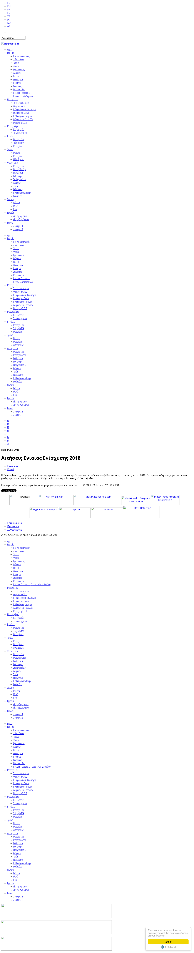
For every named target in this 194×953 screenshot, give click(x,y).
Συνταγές (10, 199)
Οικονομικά (18, 79)
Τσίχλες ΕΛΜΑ (18, 142)
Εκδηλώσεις (18, 189)
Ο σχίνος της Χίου (20, 106)
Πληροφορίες (18, 129)
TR (8, 16)
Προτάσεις (13, 526)
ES (8, 13)
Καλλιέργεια (18, 172)
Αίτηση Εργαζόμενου (21, 219)
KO (9, 23)
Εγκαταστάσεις (19, 69)
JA (8, 19)
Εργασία (10, 212)
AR (8, 26)
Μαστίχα (16, 152)
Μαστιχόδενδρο (19, 169)
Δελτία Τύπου (18, 59)
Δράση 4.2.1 (18, 226)
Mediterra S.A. (19, 89)
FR (8, 9)
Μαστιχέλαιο (18, 146)
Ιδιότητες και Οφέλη (21, 112)
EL (8, 3)
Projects (10, 222)
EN (9, 6)
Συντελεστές (14, 529)
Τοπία (15, 186)
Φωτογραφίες (12, 162)
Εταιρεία (10, 52)
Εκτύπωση (13, 466)
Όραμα (16, 62)
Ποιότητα (17, 82)
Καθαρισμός (18, 176)
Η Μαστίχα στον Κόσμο (22, 192)
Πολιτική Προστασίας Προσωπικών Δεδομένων (23, 94)
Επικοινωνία (14, 523)
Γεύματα (16, 202)
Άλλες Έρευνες (18, 159)
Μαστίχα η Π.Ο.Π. (20, 122)
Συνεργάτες (17, 86)
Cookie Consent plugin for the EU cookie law (168, 947)
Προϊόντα (11, 136)
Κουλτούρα (17, 196)
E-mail (10, 469)
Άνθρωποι (17, 72)
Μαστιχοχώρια (13, 126)
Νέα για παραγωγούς (21, 56)
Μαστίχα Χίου (12, 99)
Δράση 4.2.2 (18, 229)
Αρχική (10, 49)
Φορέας (16, 66)
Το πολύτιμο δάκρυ (21, 102)
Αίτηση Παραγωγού (20, 216)
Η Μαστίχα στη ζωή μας (22, 116)
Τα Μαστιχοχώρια (20, 132)
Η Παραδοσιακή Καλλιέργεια (24, 109)
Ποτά (15, 209)
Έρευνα (10, 149)
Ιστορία (16, 76)
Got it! (168, 942)
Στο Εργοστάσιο (19, 179)
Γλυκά (15, 206)
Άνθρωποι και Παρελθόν (23, 119)
